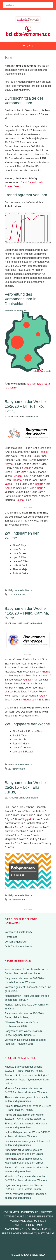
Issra (47, 383)
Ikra (29, 383)
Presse (46, 1212)
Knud (8, 1066)
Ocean (27, 467)
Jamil (24, 182)
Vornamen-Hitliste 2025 (18, 932)
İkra (7, 387)
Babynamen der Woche (20, 590)
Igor (34, 383)
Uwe (23, 471)
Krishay (46, 671)
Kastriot (17, 479)
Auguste (18, 675)
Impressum (29, 1212)
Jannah (32, 182)
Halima (20, 499)
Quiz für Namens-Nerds (18, 946)
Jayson (9, 186)
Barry (36, 659)
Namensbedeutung (27, 1225)
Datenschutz (13, 1216)
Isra (29, 683)
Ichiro (13, 387)
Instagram (45, 1233)
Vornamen (11, 1212)
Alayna (9, 463)
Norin (40, 488)
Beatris (39, 483)
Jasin (40, 182)
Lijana (8, 691)
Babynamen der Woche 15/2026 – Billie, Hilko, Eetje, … (25, 406)
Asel (42, 695)
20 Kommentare (16, 768)
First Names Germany (19, 1233)
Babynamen (41, 1229)
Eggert (27, 819)
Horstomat (11, 936)
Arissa (18, 475)
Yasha (8, 483)
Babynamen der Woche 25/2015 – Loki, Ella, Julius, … (25, 787)
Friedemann (29, 699)
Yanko (44, 451)
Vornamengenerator (16, 941)
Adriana (10, 488)
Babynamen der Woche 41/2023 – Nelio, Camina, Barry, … (27, 613)
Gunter (27, 679)
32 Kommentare (16, 899)
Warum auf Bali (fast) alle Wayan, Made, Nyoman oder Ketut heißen (27, 1079)
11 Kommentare (16, 594)
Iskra (40, 383)
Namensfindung (17, 1229)
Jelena (17, 186)
